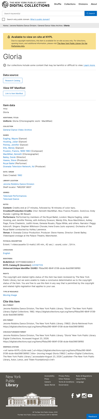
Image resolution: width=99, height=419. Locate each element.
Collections (70, 4)
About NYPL (81, 379)
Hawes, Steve (9, 160)
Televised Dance (11, 199)
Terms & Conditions (66, 382)
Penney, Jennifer (11, 144)
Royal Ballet (9, 163)
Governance (63, 385)
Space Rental (49, 385)
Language (80, 382)
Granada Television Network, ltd (18, 166)
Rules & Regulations (84, 376)
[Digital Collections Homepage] (25, 4)
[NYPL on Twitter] (78, 396)
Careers (47, 382)
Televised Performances (15, 196)
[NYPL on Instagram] (84, 396)
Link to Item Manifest (14, 93)
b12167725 (37, 265)
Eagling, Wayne (10, 138)
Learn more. (89, 65)
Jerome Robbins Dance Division (18, 184)
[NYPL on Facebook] (72, 396)
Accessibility (49, 376)
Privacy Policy (64, 376)
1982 (19, 175)
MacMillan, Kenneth (12, 154)
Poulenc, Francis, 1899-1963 (17, 151)
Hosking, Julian (10, 141)
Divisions (83, 4)
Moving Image (10, 295)
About (94, 4)
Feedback (93, 416)
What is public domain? (40, 19)
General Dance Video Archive (17, 129)
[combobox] (43, 13)
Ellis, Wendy (9, 148)
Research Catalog (12, 80)
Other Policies (64, 379)
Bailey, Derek (9, 157)
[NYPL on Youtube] (90, 396)
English (6, 253)
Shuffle (57, 4)
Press (46, 379)
